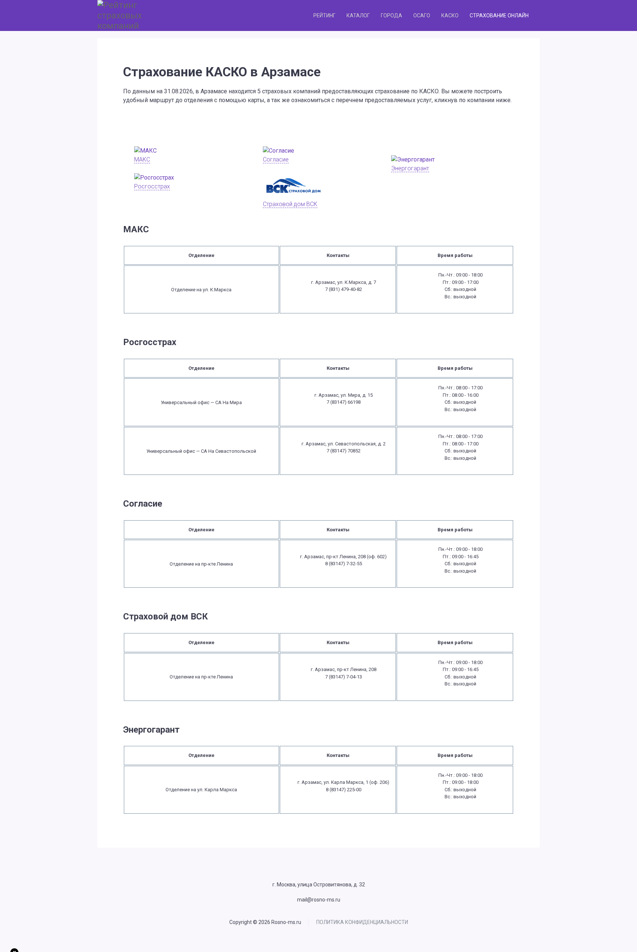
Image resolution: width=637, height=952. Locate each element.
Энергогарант (410, 168)
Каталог (358, 15)
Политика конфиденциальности (362, 922)
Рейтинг (324, 15)
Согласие (276, 159)
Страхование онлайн (499, 15)
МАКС (142, 159)
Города (391, 15)
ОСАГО (421, 15)
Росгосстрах (152, 186)
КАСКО (450, 15)
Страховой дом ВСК (290, 204)
